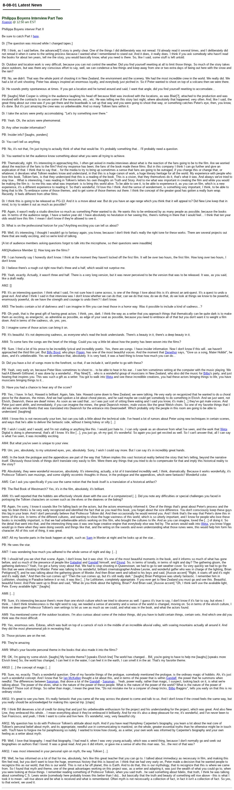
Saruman (52, 681)
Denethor (171, 352)
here (36, 36)
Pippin (80, 352)
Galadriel (76, 562)
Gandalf (93, 562)
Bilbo (206, 373)
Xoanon (7, 22)
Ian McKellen (72, 678)
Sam (89, 537)
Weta (109, 377)
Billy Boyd (53, 352)
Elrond (121, 562)
